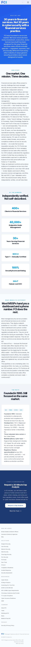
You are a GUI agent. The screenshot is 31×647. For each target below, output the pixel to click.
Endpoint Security (5, 544)
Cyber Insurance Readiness (8, 598)
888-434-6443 (19, 643)
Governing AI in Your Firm (7, 585)
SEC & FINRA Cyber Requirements (10, 590)
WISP (2, 601)
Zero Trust (4, 562)
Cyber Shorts (4, 580)
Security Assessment (6, 572)
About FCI (3, 608)
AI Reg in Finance (5, 582)
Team (2, 610)
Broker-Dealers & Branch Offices (9, 531)
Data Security (4, 551)
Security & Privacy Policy (7, 625)
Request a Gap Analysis (15, 505)
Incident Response (6, 570)
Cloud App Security (6, 554)
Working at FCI (5, 613)
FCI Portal (3, 559)
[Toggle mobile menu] (28, 2)
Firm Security (4, 557)
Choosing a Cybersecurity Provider (10, 593)
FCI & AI (3, 565)
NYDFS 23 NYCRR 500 (7, 587)
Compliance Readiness (7, 567)
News (2, 616)
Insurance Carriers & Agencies (9, 534)
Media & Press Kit (5, 618)
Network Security (5, 549)
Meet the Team (15, 511)
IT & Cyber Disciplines (7, 595)
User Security (4, 546)
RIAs (2, 537)
